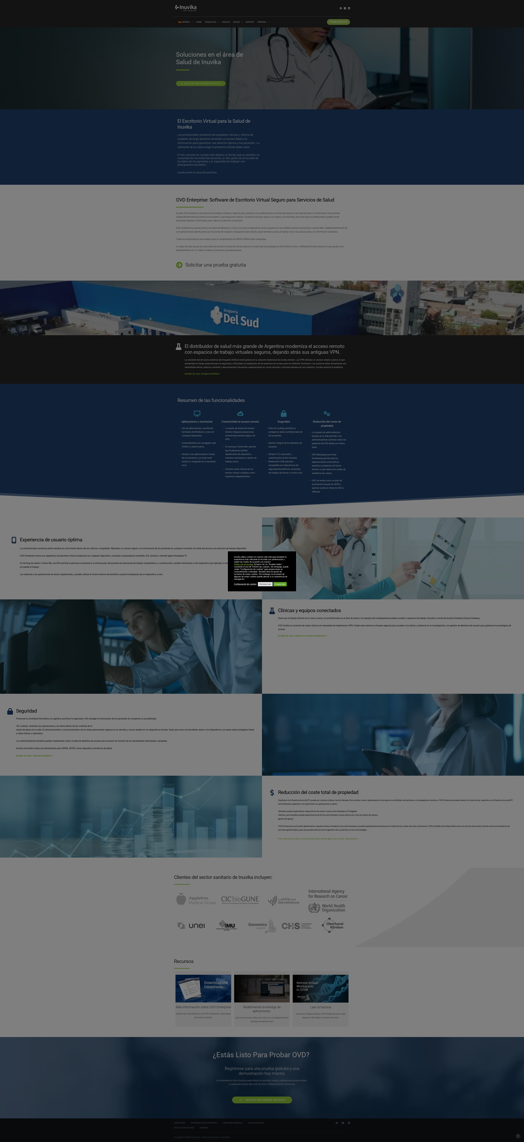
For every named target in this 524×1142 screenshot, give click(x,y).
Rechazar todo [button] (265, 584)
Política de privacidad (243, 564)
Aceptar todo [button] (280, 584)
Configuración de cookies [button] (245, 584)
